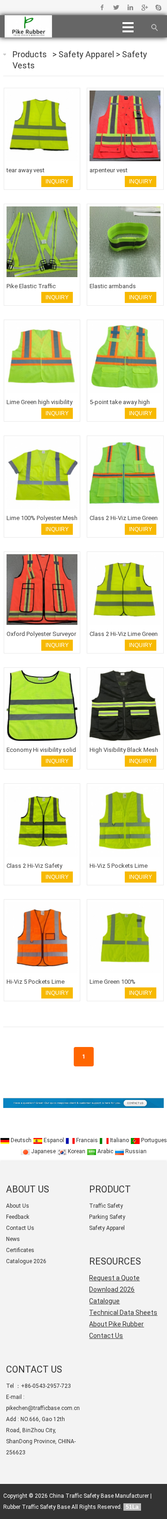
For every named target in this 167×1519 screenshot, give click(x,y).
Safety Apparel (87, 54)
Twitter (116, 7)
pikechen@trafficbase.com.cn (43, 1408)
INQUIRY (57, 181)
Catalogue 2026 (26, 1261)
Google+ (144, 7)
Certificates (20, 1250)
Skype (158, 7)
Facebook (102, 7)
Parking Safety (107, 1217)
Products (30, 54)
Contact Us (20, 1228)
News (13, 1239)
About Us (17, 1206)
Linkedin (130, 7)
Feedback (17, 1217)
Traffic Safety (106, 1206)
